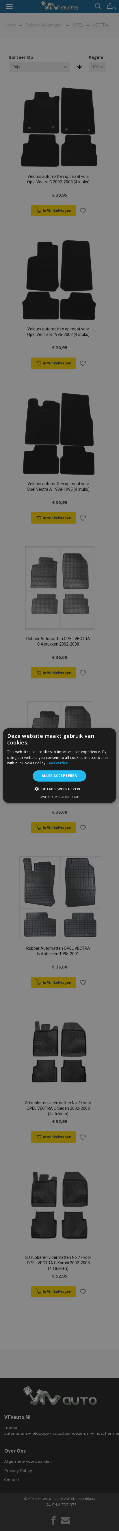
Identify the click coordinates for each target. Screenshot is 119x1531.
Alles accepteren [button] (59, 775)
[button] (59, 788)
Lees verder (57, 763)
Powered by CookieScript (59, 796)
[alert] (59, 765)
